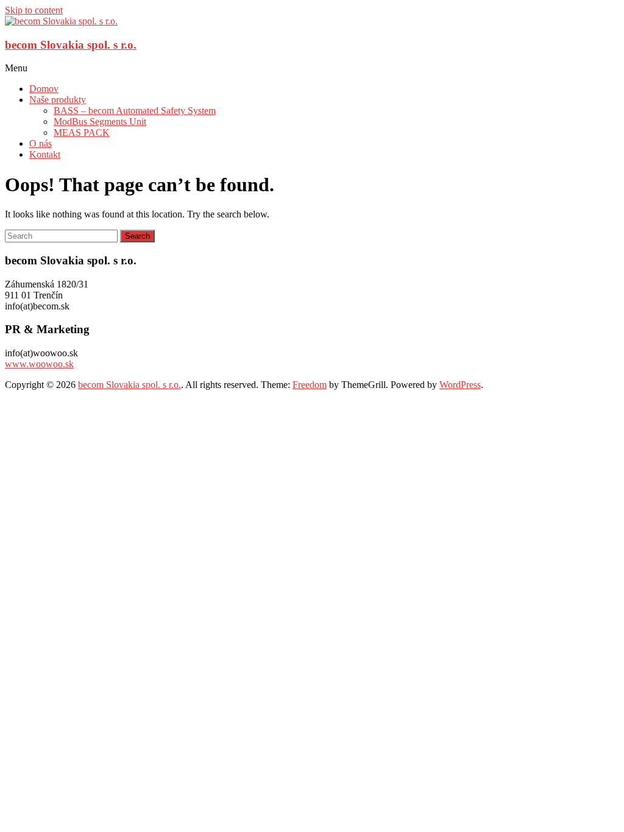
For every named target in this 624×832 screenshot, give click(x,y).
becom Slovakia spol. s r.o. (70, 44)
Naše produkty (57, 99)
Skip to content (34, 10)
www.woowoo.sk (39, 364)
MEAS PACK (82, 132)
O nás (40, 143)
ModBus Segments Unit (100, 121)
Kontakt (44, 154)
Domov (43, 88)
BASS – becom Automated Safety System (135, 110)
